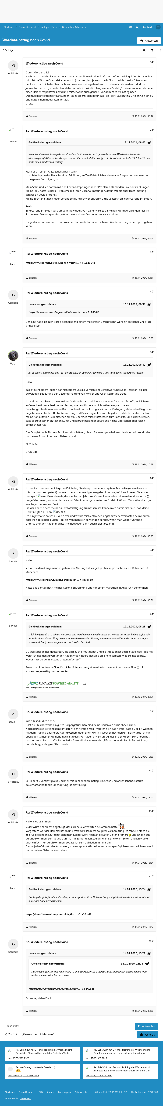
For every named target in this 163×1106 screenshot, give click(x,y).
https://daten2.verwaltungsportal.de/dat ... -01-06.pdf (58, 914)
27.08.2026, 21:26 (21, 1058)
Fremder (13, 561)
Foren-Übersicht (27, 1092)
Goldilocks (13, 73)
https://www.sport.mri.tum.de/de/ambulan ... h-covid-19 (59, 580)
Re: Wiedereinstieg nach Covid (47, 131)
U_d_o (13, 363)
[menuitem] (147, 27)
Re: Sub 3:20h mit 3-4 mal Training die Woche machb (44, 1050)
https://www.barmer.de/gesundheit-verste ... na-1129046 (60, 263)
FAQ (41, 1092)
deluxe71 (13, 722)
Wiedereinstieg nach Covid (44, 63)
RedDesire (90, 1075)
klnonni (13, 141)
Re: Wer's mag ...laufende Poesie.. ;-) (35, 1067)
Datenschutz (80, 1092)
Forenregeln (64, 1092)
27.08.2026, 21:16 (99, 1058)
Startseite (10, 1092)
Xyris (10, 1058)
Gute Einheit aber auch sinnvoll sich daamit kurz (119, 1053)
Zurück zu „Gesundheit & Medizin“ (31, 1034)
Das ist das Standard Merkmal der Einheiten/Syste (42, 1053)
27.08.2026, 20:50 (104, 1075)
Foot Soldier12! (15, 1075)
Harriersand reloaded (13, 781)
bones (13, 264)
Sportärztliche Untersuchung (72, 667)
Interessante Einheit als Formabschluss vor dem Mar (121, 1070)
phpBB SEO (25, 1098)
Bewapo (13, 625)
